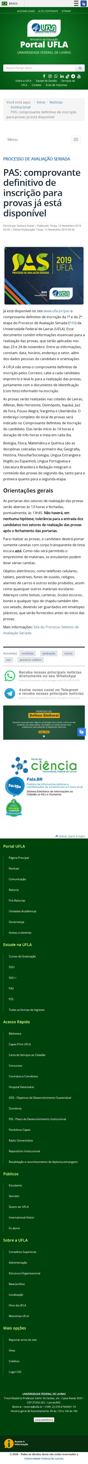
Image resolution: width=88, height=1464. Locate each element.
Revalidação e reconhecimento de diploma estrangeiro (43, 1162)
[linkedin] (62, 76)
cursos (68, 653)
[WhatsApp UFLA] (44, 675)
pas (8, 659)
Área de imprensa (56, 85)
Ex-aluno (14, 1228)
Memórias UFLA (19, 1316)
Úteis (12, 1350)
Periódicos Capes (19, 1130)
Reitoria (14, 890)
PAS (72, 323)
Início (41, 102)
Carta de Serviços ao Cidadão (27, 1055)
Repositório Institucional (24, 1151)
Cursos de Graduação (22, 956)
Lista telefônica (44, 1419)
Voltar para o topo (71, 836)
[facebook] (44, 76)
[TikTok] (67, 76)
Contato (36, 85)
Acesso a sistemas (20, 933)
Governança (16, 922)
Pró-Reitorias (17, 900)
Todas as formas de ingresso (27, 1010)
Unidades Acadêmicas (22, 911)
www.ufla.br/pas (57, 311)
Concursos (15, 1066)
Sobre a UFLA (23, 81)
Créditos (14, 1361)
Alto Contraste (48, 11)
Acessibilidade (26, 11)
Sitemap (66, 11)
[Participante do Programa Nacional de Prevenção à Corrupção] (14, 807)
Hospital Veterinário (21, 1087)
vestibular (28, 653)
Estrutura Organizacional (24, 1273)
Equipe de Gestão (46, 81)
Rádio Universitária (21, 1140)
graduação (49, 653)
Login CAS (15, 1372)
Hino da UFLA (17, 1305)
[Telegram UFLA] (44, 693)
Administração (18, 1262)
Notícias (56, 102)
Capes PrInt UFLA (20, 1044)
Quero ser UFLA (19, 1207)
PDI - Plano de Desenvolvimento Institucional (37, 1119)
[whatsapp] (56, 76)
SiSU (11, 967)
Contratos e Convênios (23, 1076)
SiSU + (12, 978)
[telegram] (73, 76)
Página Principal (19, 858)
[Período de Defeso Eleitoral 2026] (44, 722)
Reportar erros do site (23, 1340)
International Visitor (21, 1217)
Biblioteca (15, 1033)
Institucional (21, 107)
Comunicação (17, 879)
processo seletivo (31, 659)
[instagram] (50, 76)
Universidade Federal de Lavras (43, 1458)
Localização (16, 1295)
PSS (11, 999)
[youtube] (79, 76)
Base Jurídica (17, 1284)
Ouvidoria (15, 1108)
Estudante (15, 1185)
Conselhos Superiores (22, 1252)
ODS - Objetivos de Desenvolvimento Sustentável (40, 1098)
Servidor (14, 1196)
